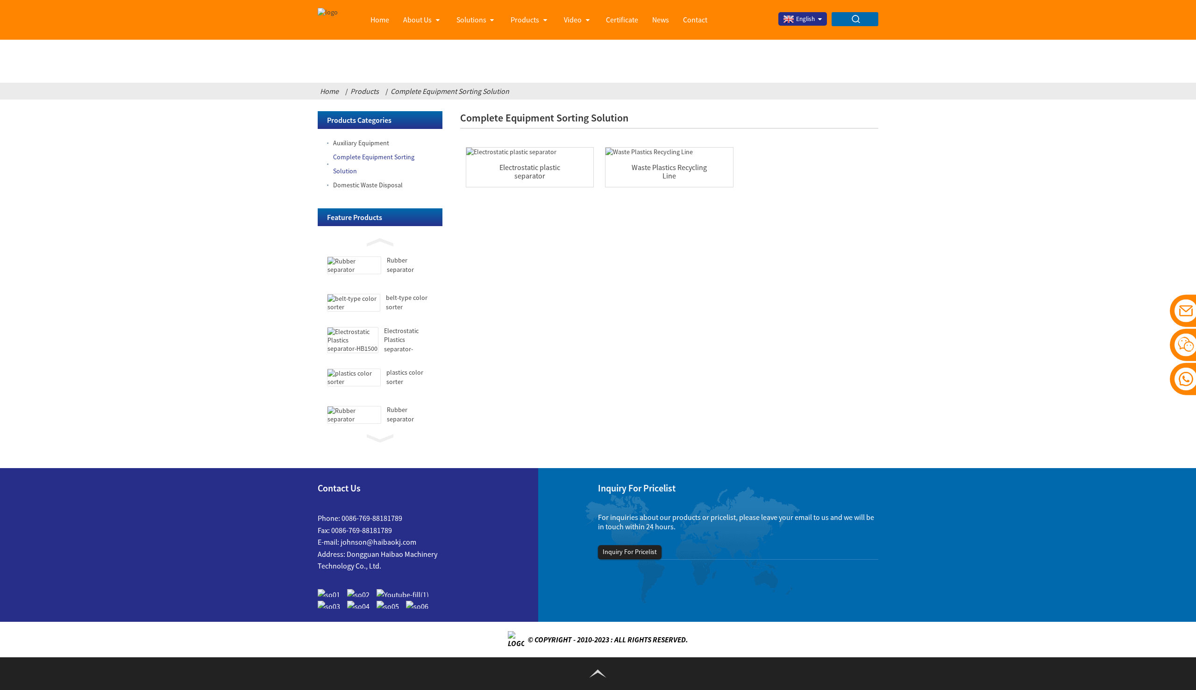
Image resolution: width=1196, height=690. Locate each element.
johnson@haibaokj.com (378, 542)
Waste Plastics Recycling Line (669, 171)
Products (525, 19)
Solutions (471, 19)
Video (573, 19)
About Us (417, 19)
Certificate (622, 19)
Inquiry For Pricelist (630, 552)
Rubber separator (400, 265)
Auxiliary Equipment (361, 143)
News (660, 19)
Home (379, 19)
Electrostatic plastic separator (529, 171)
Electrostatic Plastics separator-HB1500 (401, 345)
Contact (695, 19)
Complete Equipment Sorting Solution (450, 91)
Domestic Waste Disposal (368, 185)
